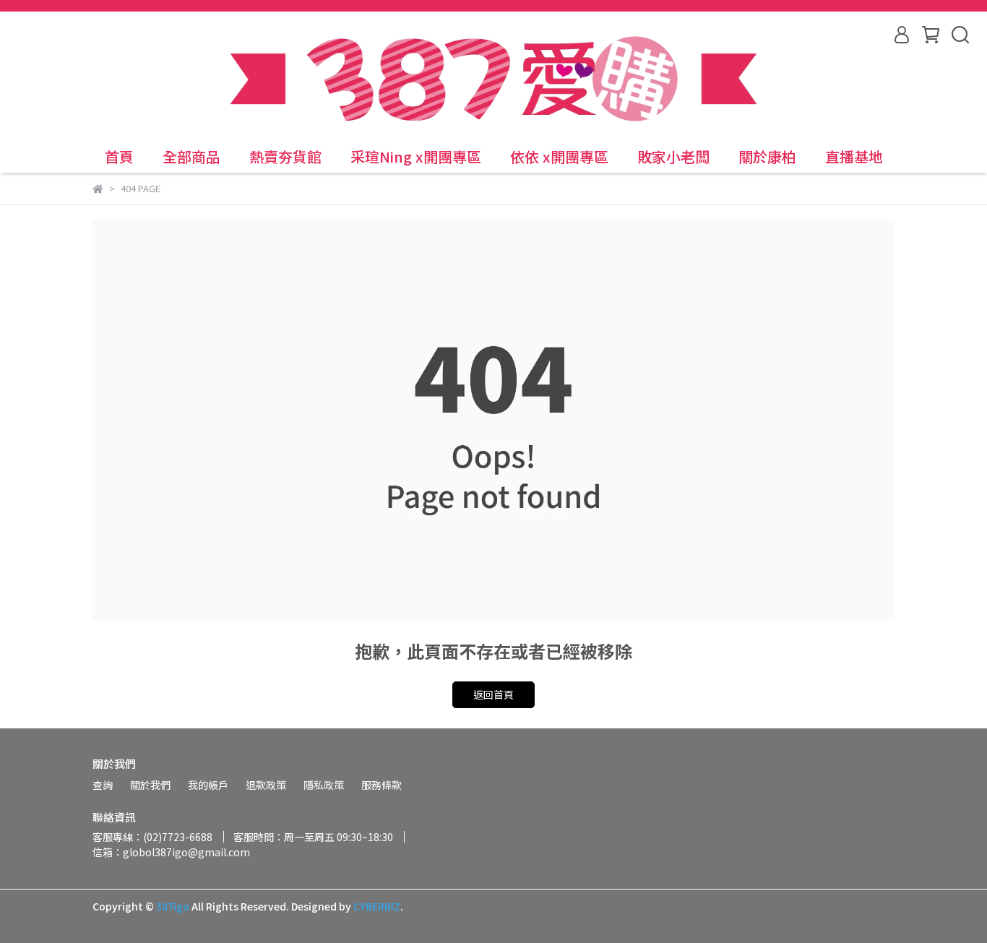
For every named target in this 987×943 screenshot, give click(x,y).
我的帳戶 (208, 785)
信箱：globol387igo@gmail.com (171, 852)
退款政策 (266, 785)
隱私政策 (323, 785)
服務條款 (381, 785)
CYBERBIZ (376, 906)
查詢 (102, 785)
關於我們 (150, 785)
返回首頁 (493, 694)
